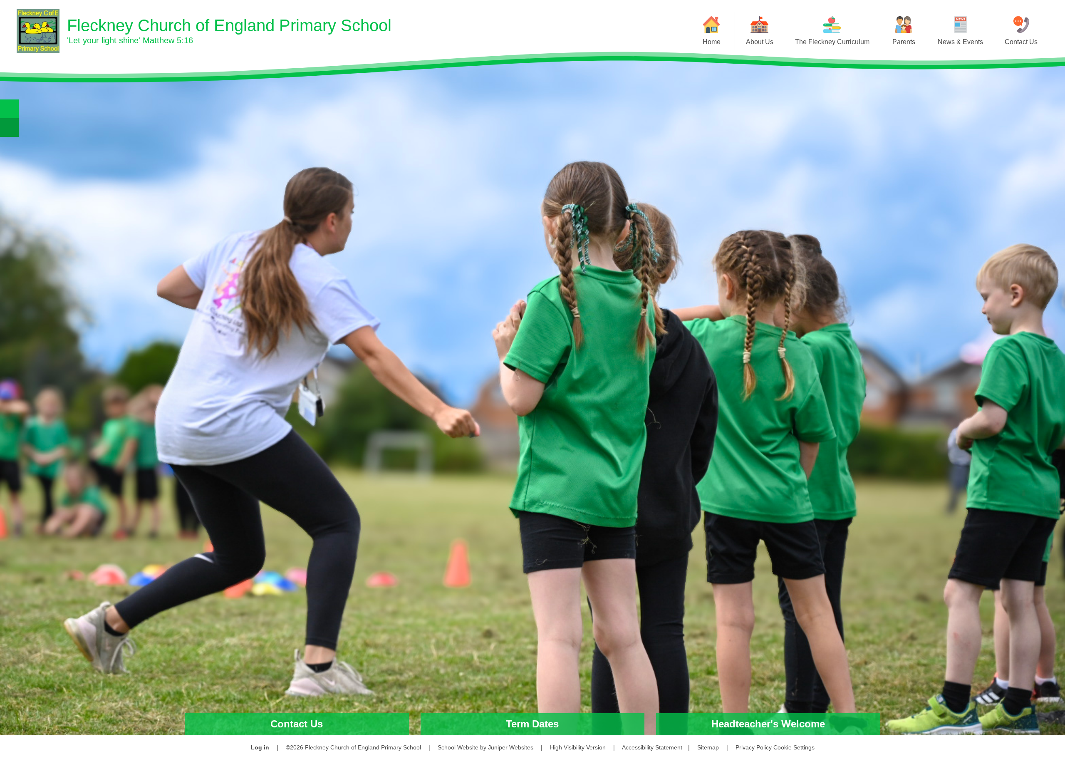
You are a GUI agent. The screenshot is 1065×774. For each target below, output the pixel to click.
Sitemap (708, 747)
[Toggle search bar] (9, 108)
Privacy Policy (754, 747)
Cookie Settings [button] (794, 747)
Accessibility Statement (652, 747)
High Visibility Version (578, 747)
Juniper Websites (510, 747)
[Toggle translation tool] (9, 127)
